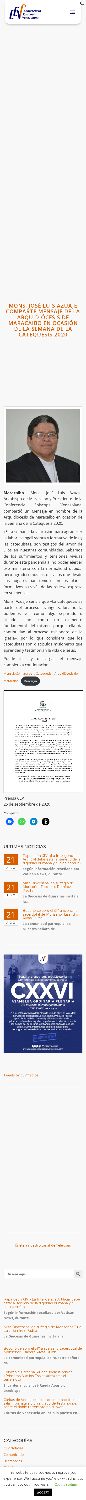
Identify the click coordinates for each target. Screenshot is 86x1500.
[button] (82, 4)
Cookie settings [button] (65, 1484)
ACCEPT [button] (43, 1492)
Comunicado (14, 1454)
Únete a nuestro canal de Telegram (43, 1245)
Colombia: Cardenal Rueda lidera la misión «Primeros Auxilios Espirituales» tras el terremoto (38, 1376)
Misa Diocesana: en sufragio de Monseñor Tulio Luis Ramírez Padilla (48, 887)
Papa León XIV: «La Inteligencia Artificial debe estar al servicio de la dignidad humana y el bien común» (52, 859)
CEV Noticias (13, 1448)
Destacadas (13, 1461)
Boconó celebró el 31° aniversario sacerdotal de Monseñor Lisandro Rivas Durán (50, 914)
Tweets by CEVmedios (21, 1075)
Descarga (30, 681)
